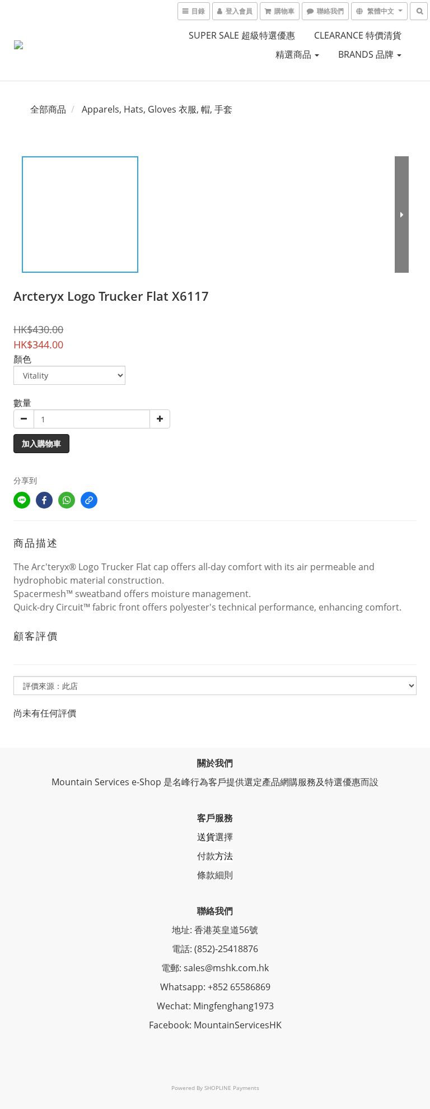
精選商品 (294, 54)
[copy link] (89, 500)
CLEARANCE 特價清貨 (357, 35)
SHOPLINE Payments (231, 1088)
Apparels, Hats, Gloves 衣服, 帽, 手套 (157, 109)
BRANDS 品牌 (367, 54)
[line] (21, 500)
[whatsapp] (66, 500)
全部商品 (48, 109)
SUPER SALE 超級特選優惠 (242, 35)
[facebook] (44, 500)
